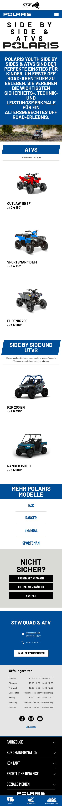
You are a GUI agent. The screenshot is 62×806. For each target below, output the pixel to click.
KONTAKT (13, 762)
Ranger (31, 517)
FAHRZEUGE (15, 741)
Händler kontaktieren (31, 653)
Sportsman (31, 542)
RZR (31, 505)
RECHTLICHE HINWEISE (23, 773)
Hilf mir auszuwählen (31, 587)
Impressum (31, 726)
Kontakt (31, 595)
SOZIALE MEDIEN (18, 784)
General (31, 530)
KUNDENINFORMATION (22, 752)
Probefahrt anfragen (31, 578)
